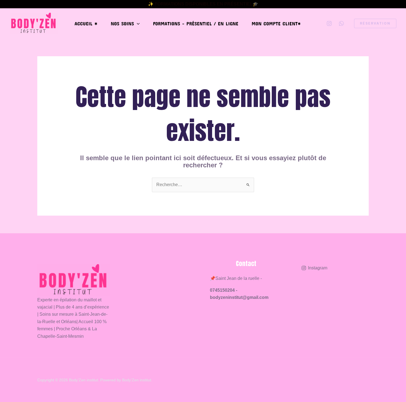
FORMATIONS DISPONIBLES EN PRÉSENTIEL (204, 4)
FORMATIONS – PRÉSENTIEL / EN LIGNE (195, 23)
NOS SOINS (122, 23)
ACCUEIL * (86, 23)
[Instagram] (329, 23)
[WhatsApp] (341, 23)
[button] (137, 23)
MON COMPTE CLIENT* (276, 23)
